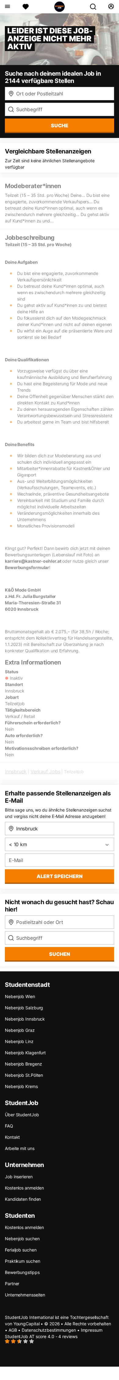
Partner (12, 1283)
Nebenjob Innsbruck (25, 1018)
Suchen (59, 954)
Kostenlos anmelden (24, 1187)
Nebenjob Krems (21, 1086)
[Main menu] (7, 6)
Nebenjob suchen (22, 1238)
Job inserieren (19, 1176)
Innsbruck (16, 771)
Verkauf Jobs (45, 771)
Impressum (92, 1330)
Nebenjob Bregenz (23, 1063)
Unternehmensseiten (25, 1294)
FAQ (9, 1125)
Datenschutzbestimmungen (49, 1330)
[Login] (111, 6)
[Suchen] (95, 6)
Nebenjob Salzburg (24, 1007)
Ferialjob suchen (20, 1249)
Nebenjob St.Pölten (24, 1075)
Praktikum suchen (22, 1261)
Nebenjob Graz (20, 1030)
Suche (59, 125)
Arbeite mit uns (19, 1148)
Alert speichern (60, 876)
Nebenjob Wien (20, 996)
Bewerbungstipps (22, 1272)
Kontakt (12, 1137)
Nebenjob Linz (19, 1041)
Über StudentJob (22, 1114)
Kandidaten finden (23, 1199)
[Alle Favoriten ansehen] (25, 6)
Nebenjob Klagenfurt (25, 1052)
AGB (13, 1330)
